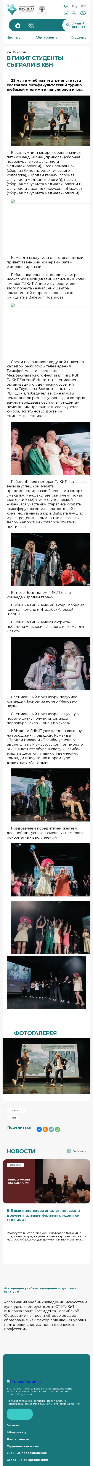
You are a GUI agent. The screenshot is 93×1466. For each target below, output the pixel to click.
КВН (13, 1118)
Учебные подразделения (27, 1453)
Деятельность (18, 1439)
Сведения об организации (27, 1459)
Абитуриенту (17, 1432)
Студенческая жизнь (23, 1446)
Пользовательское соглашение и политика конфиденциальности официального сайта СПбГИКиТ (44, 1402)
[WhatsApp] (57, 1129)
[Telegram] (51, 1129)
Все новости (79, 1151)
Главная (13, 1425)
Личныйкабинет (78, 25)
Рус (66, 6)
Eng (75, 6)
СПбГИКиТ (16, 1110)
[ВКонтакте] (39, 1129)
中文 (83, 6)
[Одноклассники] (45, 1129)
